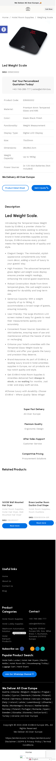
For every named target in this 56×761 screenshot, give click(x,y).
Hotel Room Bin (17, 663)
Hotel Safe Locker (11, 660)
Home (5, 17)
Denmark (26, 695)
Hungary (46, 699)
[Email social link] (32, 649)
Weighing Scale (45, 17)
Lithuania (46, 702)
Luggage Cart (8, 666)
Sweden (6, 712)
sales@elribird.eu (37, 623)
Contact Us (7, 586)
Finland (46, 695)
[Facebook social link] (22, 649)
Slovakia (16, 712)
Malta (5, 705)
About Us (6, 581)
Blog (4, 591)
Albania (15, 692)
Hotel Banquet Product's (13, 638)
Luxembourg (33, 702)
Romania (36, 709)
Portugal (26, 709)
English (34, 759)
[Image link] (11, 555)
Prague (45, 692)
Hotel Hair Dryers (30, 660)
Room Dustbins (36, 512)
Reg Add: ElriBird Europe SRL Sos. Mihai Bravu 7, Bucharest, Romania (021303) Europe (40, 633)
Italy (5, 702)
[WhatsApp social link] (42, 649)
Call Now (48, 9)
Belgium (25, 692)
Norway (6, 709)
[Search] (39, 9)
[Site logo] (28, 9)
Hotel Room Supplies (23, 17)
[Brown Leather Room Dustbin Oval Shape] (41, 487)
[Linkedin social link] (37, 649)
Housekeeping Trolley (37, 663)
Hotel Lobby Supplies (12, 624)
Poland (16, 709)
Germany (16, 699)
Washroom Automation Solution (13, 629)
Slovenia (27, 712)
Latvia (22, 702)
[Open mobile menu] (3, 9)
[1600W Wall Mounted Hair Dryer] (14, 487)
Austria (5, 692)
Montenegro (16, 705)
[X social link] (27, 649)
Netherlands (41, 705)
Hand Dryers (23, 666)
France (5, 699)
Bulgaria (35, 692)
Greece (26, 699)
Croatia (6, 695)
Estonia (36, 695)
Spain (46, 709)
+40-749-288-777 (37, 619)
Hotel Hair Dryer (10, 512)
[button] (3, 29)
